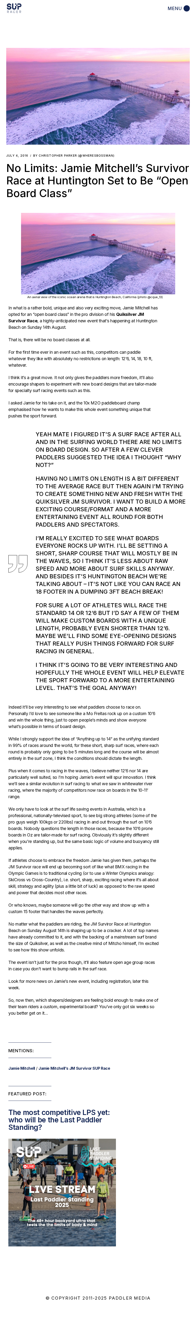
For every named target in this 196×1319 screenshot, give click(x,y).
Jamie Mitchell (21, 1068)
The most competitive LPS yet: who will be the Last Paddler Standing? (59, 1119)
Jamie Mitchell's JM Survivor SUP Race (74, 1068)
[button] (98, 96)
